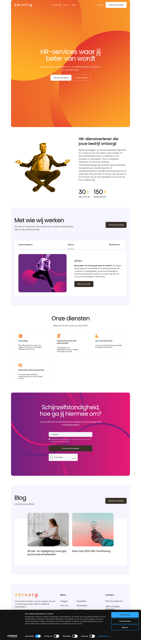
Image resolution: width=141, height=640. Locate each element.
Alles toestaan (125, 615)
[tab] (25, 244)
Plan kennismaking (116, 5)
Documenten (82, 605)
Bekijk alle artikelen (115, 501)
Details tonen (103, 636)
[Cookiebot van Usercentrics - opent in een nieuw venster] (12, 636)
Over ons (66, 5)
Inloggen (100, 5)
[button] (56, 4)
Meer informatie (84, 284)
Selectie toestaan (125, 621)
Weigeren (125, 627)
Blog (74, 5)
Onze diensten (81, 78)
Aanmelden (81, 601)
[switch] (56, 636)
